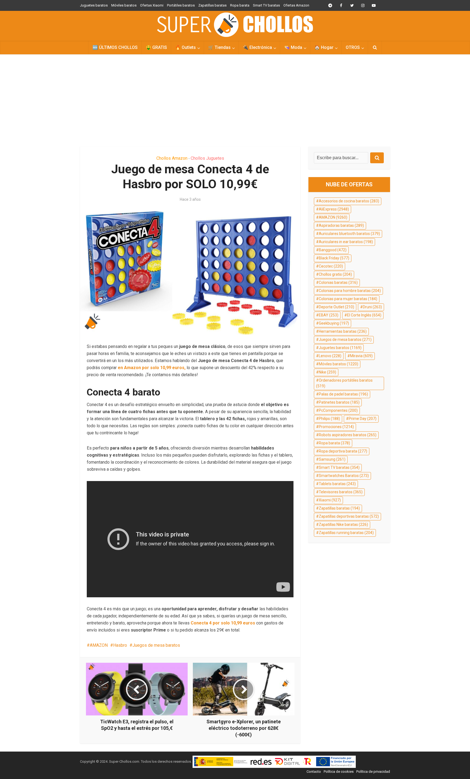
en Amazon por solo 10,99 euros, (151, 367)
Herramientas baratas (343, 331)
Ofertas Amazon (296, 5)
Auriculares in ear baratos (346, 242)
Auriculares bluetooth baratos (349, 233)
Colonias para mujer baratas (348, 299)
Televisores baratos (341, 492)
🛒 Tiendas (219, 47)
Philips (329, 418)
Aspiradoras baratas (341, 225)
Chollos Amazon (171, 158)
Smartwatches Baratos (344, 475)
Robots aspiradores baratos (347, 435)
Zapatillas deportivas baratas (349, 516)
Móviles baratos (124, 5)
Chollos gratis (335, 274)
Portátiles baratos (181, 5)
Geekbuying (334, 323)
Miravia (361, 356)
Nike (327, 372)
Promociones (336, 427)
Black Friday (334, 258)
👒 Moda (293, 47)
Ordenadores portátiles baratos (344, 383)
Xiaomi (330, 500)
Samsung (332, 459)
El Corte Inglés (364, 315)
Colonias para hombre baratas (350, 290)
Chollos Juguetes (207, 158)
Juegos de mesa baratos (156, 645)
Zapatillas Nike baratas (343, 524)
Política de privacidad (373, 771)
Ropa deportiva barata (343, 451)
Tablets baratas (337, 484)
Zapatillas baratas (212, 5)
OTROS (353, 47)
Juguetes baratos (94, 5)
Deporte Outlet (336, 307)
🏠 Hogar (323, 47)
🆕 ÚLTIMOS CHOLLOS (115, 47)
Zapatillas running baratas (346, 532)
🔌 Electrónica (257, 47)
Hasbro (120, 645)
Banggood (333, 250)
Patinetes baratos (339, 402)
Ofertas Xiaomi (151, 5)
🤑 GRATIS (156, 47)
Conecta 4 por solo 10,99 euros (223, 623)
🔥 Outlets (185, 47)
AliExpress (334, 209)
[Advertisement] (235, 100)
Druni (372, 307)
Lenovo (330, 356)
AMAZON (99, 645)
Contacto (314, 771)
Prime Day (362, 418)
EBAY (328, 315)
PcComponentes (338, 410)
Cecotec (331, 266)
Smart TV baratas (266, 5)
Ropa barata (239, 5)
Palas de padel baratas (343, 394)
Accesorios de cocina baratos (349, 201)
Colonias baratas (338, 282)
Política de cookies (339, 771)
